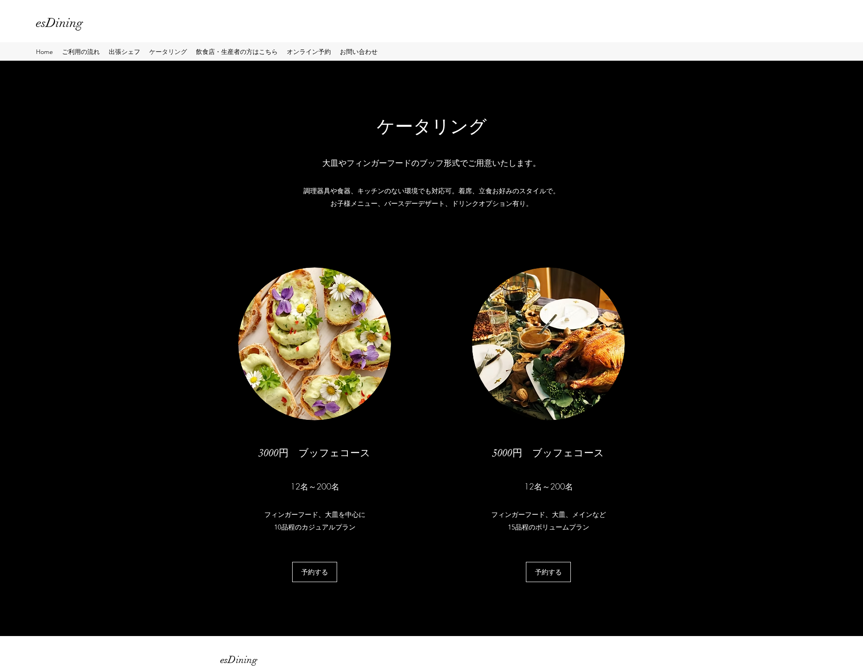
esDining (59, 23)
